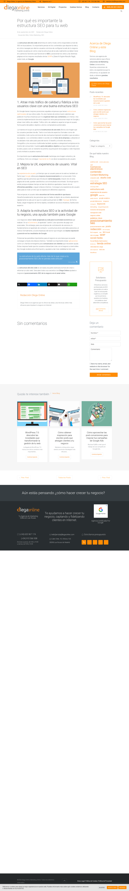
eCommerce (32, 223)
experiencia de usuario (27, 173)
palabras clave (96, 218)
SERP (50, 56)
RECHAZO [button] (122, 887)
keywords (101, 204)
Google (27, 176)
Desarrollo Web (23, 35)
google (94, 195)
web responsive (94, 249)
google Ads (101, 195)
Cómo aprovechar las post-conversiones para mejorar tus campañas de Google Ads (102, 126)
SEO (42, 35)
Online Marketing (35, 35)
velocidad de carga (96, 247)
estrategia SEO (98, 183)
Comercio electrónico (96, 168)
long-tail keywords (103, 207)
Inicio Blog (56, 393)
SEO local (106, 232)
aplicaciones (73, 241)
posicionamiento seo (101, 222)
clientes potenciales (104, 162)
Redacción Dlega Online (44, 32)
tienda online (104, 243)
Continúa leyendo (32, 457)
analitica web (94, 162)
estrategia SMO (94, 186)
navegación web (95, 213)
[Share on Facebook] (32, 284)
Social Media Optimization (98, 241)
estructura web (97, 189)
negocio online (95, 215)
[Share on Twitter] (22, 284)
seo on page (94, 235)
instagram (93, 204)
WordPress (93, 252)
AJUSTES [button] (102, 887)
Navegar (66, 200)
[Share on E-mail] (62, 284)
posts (108, 226)
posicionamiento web (97, 226)
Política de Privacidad (105, 881)
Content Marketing (99, 175)
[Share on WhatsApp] (72, 284)
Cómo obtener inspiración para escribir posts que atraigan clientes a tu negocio (102, 113)
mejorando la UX (44, 159)
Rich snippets (94, 232)
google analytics (104, 198)
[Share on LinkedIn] (42, 284)
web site (102, 249)
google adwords (94, 198)
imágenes (106, 201)
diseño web (105, 178)
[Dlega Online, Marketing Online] (16, 8)
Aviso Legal (81, 881)
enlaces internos (94, 181)
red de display (106, 229)
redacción (95, 229)
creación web (94, 178)
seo (100, 232)
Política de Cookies (91, 881)
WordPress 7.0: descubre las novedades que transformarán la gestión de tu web (101, 100)
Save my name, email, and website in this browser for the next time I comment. (100, 366)
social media (96, 238)
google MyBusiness (96, 201)
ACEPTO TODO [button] (112, 887)
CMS (91, 165)
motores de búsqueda (97, 210)
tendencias (93, 244)
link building (93, 207)
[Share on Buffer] (52, 284)
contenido (95, 172)
